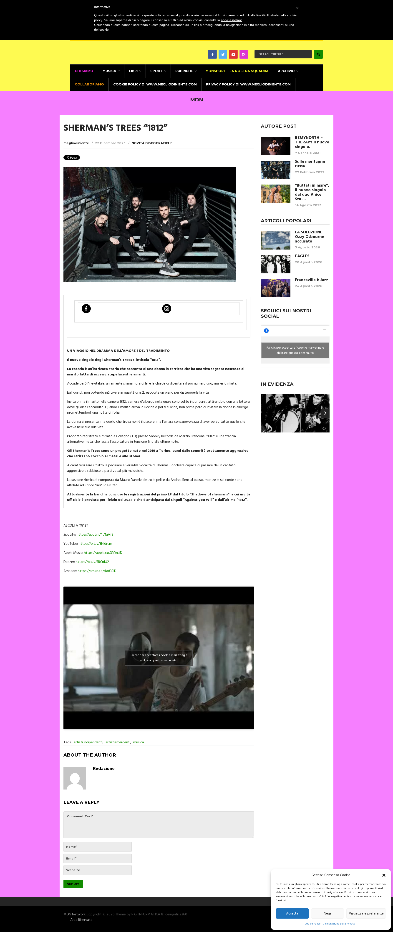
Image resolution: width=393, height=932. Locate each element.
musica (138, 742)
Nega (327, 913)
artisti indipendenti (88, 742)
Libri (133, 71)
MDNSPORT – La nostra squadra (237, 71)
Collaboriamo (89, 84)
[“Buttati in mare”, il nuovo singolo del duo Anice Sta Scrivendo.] (275, 194)
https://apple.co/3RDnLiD (103, 553)
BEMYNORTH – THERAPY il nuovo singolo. (312, 142)
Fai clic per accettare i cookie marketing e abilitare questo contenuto (158, 658)
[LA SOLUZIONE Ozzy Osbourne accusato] (275, 240)
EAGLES (302, 256)
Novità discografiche (152, 143)
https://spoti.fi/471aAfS (94, 535)
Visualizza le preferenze (366, 913)
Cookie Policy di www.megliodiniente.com (155, 84)
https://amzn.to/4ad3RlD (97, 571)
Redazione (104, 768)
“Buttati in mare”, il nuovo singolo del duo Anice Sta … (312, 192)
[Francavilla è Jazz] (275, 288)
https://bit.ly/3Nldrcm (95, 544)
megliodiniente (76, 143)
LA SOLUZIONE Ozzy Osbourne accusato (309, 237)
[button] (384, 875)
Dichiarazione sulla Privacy (339, 924)
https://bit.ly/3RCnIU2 (92, 562)
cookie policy (231, 20)
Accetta (292, 913)
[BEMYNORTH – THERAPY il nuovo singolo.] (275, 146)
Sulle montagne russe (310, 164)
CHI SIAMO (84, 71)
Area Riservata (81, 920)
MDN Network (74, 914)
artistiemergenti (118, 742)
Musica (109, 71)
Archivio (286, 71)
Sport (156, 71)
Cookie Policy (312, 924)
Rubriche (184, 71)
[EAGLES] (275, 264)
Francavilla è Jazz (311, 280)
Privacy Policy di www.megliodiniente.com (248, 84)
